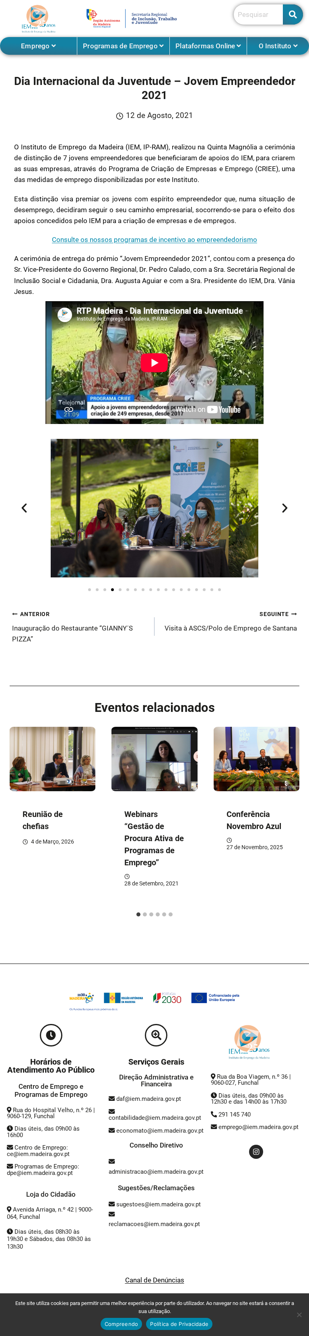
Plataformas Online (206, 46)
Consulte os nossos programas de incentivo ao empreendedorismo (154, 240)
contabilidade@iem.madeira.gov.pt (155, 1117)
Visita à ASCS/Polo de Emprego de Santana (231, 621)
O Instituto (276, 46)
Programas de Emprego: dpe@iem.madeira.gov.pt (43, 1169)
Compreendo (121, 1324)
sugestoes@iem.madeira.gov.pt (158, 1204)
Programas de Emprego (121, 46)
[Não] (299, 1315)
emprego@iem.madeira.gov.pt (258, 1127)
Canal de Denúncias (154, 1280)
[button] (24, 508)
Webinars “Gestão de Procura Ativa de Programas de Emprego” (154, 838)
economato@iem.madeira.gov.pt (160, 1130)
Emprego (36, 46)
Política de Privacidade (179, 1324)
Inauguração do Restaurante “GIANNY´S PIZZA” (72, 627)
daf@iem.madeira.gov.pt (148, 1098)
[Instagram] (256, 1152)
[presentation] (52, 759)
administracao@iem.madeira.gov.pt (156, 1171)
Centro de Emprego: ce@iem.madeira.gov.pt (38, 1150)
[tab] (138, 914)
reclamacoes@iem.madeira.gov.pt (154, 1224)
